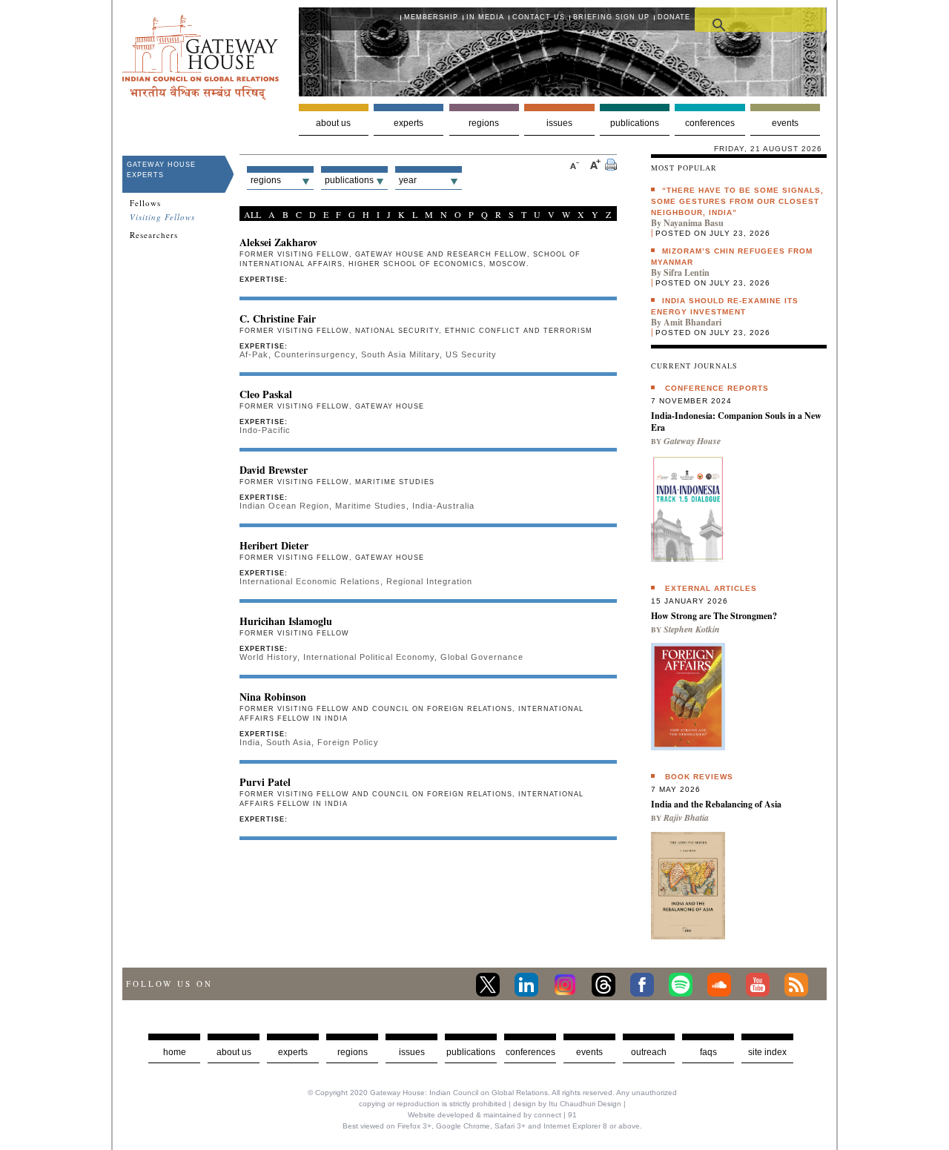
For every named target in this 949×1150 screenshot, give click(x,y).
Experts (408, 123)
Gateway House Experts (161, 170)
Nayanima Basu (694, 223)
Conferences (710, 123)
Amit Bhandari (692, 322)
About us (333, 123)
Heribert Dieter (273, 545)
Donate (674, 17)
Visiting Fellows (162, 217)
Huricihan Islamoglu (285, 621)
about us (233, 1052)
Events (785, 123)
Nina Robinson (272, 696)
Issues (559, 123)
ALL (252, 214)
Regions (484, 123)
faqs (708, 1052)
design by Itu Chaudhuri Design (567, 1104)
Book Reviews (699, 777)
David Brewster (273, 469)
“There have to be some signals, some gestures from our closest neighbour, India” (737, 201)
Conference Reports (717, 388)
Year (408, 180)
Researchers (154, 235)
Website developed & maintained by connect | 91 (492, 1115)
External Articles (711, 588)
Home (174, 1052)
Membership (431, 17)
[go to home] (200, 96)
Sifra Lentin (687, 272)
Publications (634, 123)
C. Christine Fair (277, 318)
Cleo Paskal (265, 394)
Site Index (767, 1052)
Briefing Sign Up (611, 17)
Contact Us (538, 17)
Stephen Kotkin (692, 629)
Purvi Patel (265, 782)
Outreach (649, 1052)
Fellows (145, 203)
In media (485, 17)
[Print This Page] (611, 166)
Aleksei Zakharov (278, 242)
